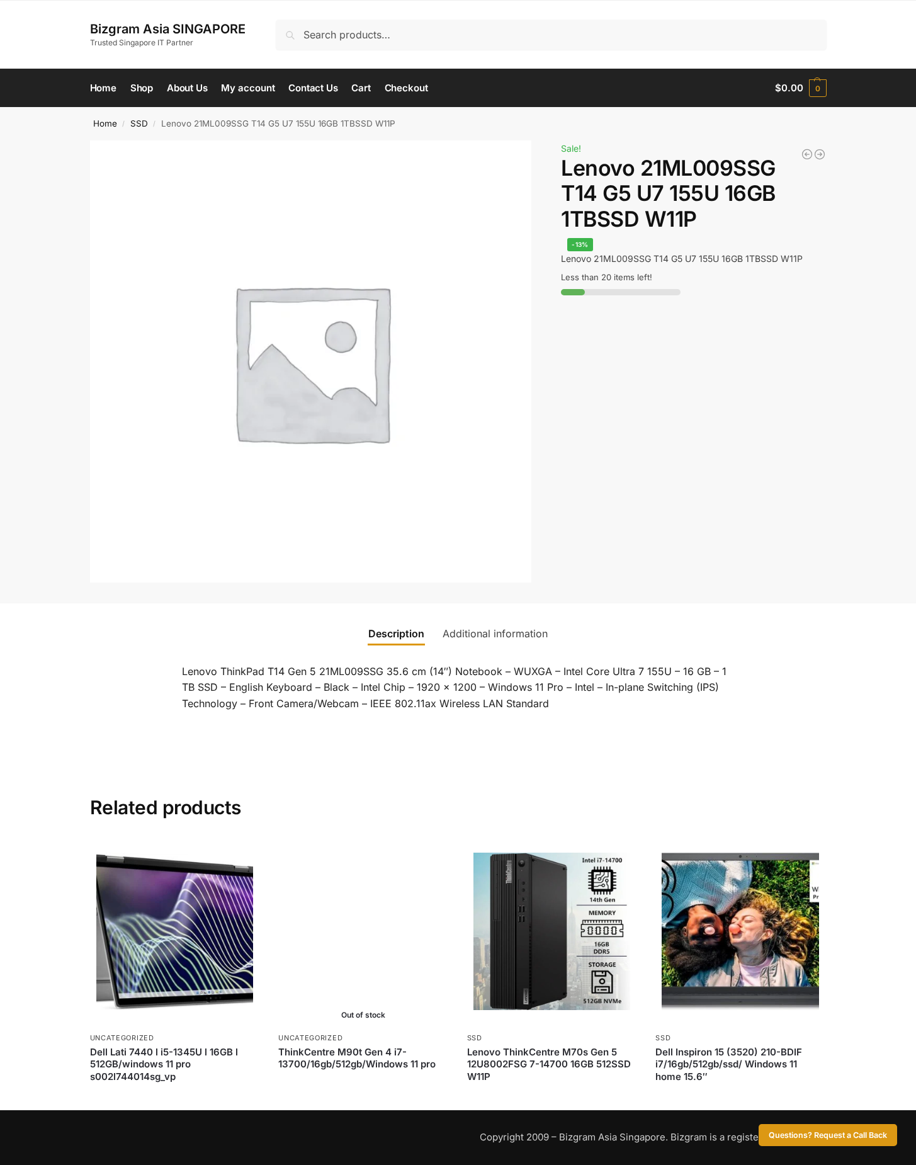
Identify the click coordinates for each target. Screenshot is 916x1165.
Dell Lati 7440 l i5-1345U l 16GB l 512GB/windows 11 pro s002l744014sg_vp (164, 1064)
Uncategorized (122, 1037)
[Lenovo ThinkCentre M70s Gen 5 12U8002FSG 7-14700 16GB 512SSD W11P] (552, 931)
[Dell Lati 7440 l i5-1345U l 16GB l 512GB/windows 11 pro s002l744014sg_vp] (175, 931)
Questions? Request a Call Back (828, 1135)
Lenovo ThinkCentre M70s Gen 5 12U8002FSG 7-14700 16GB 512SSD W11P (549, 1064)
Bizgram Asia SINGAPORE (168, 29)
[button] (800, 88)
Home (105, 123)
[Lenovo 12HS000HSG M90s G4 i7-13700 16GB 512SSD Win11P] (807, 154)
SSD (139, 123)
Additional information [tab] (495, 633)
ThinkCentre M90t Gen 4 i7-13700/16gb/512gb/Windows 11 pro (357, 1058)
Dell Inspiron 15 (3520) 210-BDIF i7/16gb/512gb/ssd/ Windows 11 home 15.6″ (728, 1064)
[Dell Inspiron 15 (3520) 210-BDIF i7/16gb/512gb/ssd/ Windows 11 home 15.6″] (740, 931)
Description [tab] (396, 633)
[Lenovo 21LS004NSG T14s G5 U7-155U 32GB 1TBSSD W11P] (819, 154)
